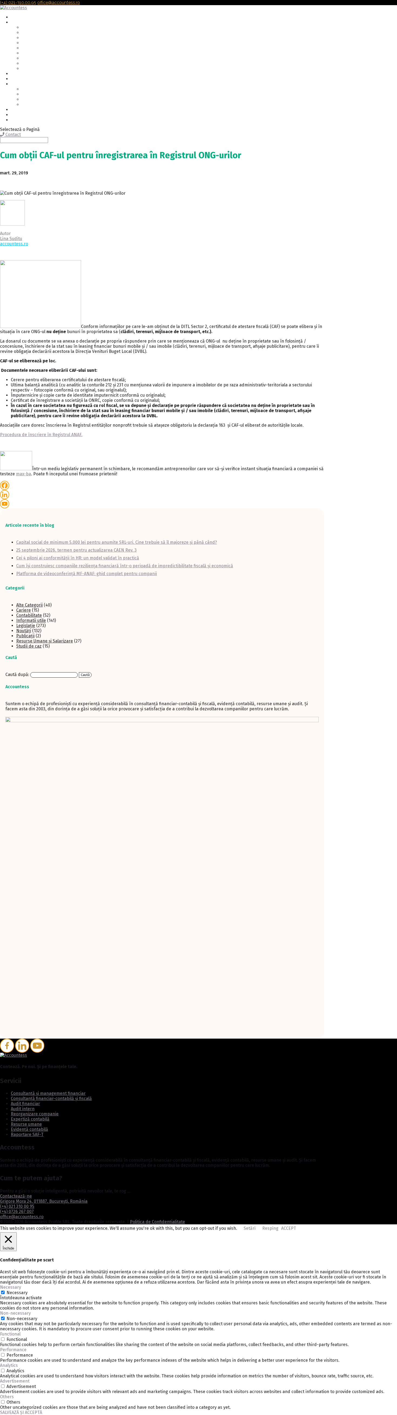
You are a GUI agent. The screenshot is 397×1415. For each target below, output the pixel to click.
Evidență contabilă (38, 64)
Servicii (17, 23)
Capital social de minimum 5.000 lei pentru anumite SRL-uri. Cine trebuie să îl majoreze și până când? (116, 542)
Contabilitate (29, 615)
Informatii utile (31, 620)
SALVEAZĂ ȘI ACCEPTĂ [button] (21, 1412)
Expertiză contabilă (39, 53)
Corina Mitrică (34, 105)
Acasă (16, 17)
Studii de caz (29, 646)
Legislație (25, 625)
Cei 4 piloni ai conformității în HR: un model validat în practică (77, 558)
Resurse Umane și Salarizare (44, 641)
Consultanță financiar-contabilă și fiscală (59, 33)
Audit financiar (35, 38)
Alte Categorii (29, 605)
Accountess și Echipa (40, 89)
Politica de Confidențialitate (157, 1221)
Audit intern (32, 43)
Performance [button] (13, 1349)
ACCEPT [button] (288, 1228)
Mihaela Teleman (37, 94)
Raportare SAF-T (37, 69)
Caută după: (17, 674)
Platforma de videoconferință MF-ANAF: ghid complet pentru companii (86, 573)
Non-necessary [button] (15, 1313)
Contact (18, 115)
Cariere (17, 79)
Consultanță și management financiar (55, 28)
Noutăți (23, 630)
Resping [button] (270, 1228)
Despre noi (21, 84)
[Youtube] (4, 503)
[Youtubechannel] (37, 1046)
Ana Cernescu (34, 100)
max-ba (23, 473)
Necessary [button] (10, 1287)
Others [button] (7, 1396)
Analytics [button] (9, 1365)
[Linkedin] (4, 494)
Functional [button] (10, 1334)
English (17, 120)
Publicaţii (25, 635)
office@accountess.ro (21, 1216)
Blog (15, 110)
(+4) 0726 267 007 (17, 1211)
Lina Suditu (11, 238)
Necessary (17, 1292)
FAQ (14, 74)
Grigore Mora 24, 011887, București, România (44, 1201)
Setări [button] (249, 1228)
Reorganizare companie (43, 48)
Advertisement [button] (14, 1381)
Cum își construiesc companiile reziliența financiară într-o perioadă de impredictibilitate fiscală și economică (124, 565)
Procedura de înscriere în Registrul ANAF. (41, 434)
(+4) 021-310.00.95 (18, 2)
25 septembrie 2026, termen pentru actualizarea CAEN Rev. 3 (76, 550)
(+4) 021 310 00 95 (17, 1206)
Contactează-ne (16, 1196)
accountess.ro (14, 243)
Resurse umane (35, 59)
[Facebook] (4, 485)
